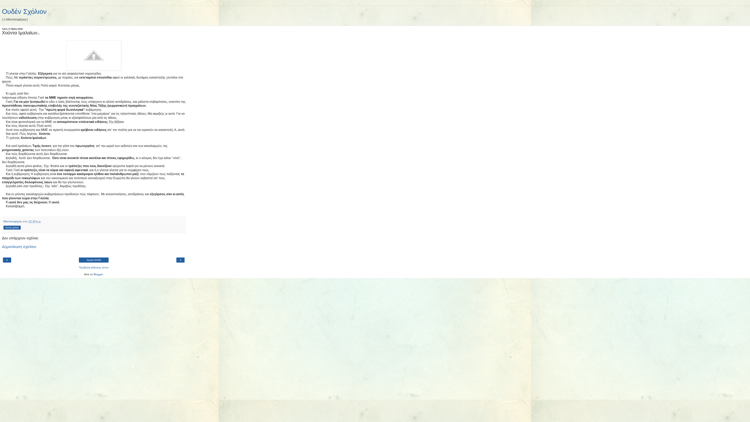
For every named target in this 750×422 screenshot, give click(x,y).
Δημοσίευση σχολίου (19, 247)
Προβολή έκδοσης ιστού (94, 267)
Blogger (98, 274)
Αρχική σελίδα (94, 260)
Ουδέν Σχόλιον (24, 11)
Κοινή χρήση (12, 227)
